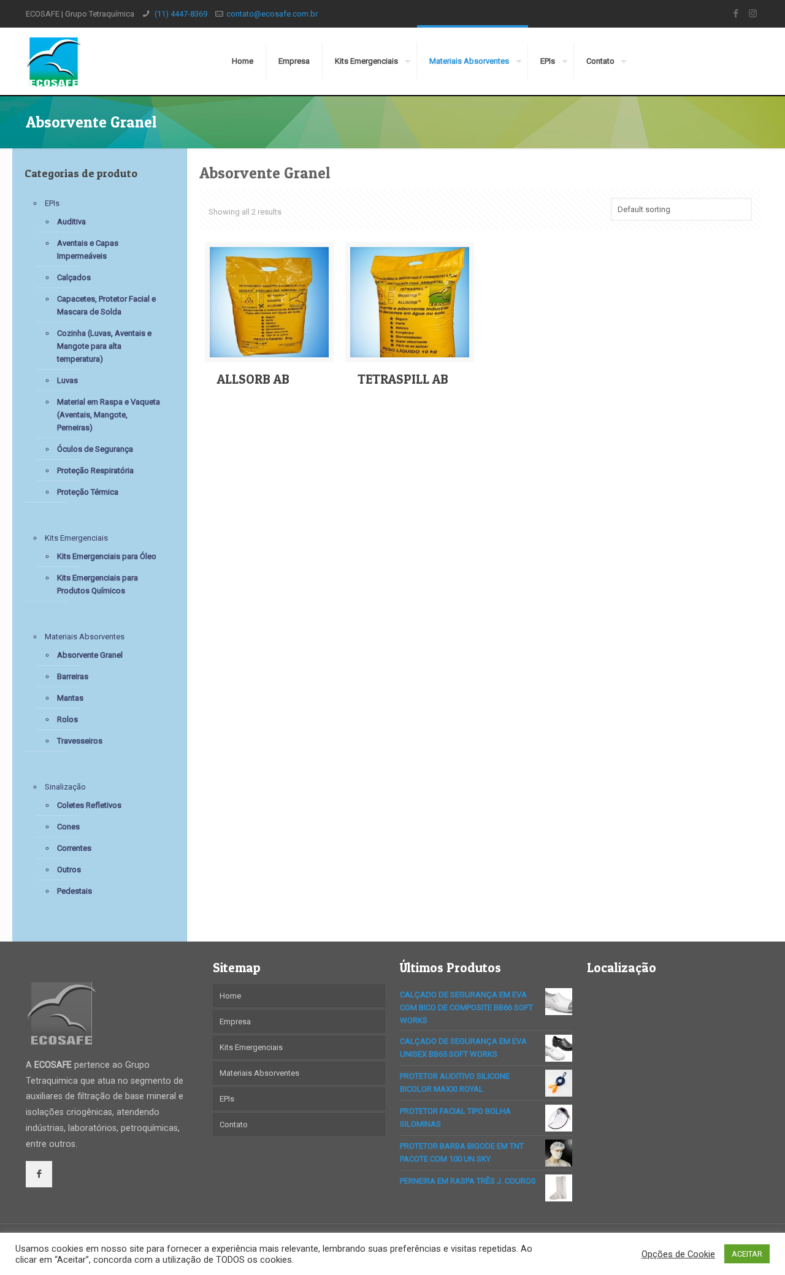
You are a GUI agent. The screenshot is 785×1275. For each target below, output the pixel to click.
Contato (234, 1124)
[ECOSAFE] (53, 61)
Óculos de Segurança (95, 449)
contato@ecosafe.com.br (272, 13)
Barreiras (72, 676)
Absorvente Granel (90, 655)
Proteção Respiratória (95, 470)
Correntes (74, 848)
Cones (68, 826)
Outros (69, 869)
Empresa (235, 1021)
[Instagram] (752, 13)
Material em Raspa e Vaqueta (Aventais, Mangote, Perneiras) (108, 414)
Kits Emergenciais (76, 537)
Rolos (67, 719)
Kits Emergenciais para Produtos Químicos (97, 584)
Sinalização (65, 786)
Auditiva (71, 221)
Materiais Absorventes (84, 636)
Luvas (67, 380)
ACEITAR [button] (747, 1253)
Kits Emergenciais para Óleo (106, 556)
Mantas (70, 697)
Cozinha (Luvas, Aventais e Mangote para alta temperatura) (104, 346)
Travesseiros (79, 740)
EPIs (52, 203)
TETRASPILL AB (403, 379)
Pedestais (74, 891)
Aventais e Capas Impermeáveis (87, 249)
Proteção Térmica (87, 492)
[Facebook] (736, 13)
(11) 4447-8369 (180, 13)
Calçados (74, 277)
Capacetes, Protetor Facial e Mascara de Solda (106, 305)
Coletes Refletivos (89, 805)
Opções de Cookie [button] (678, 1254)
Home (230, 995)
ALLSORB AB (253, 379)
